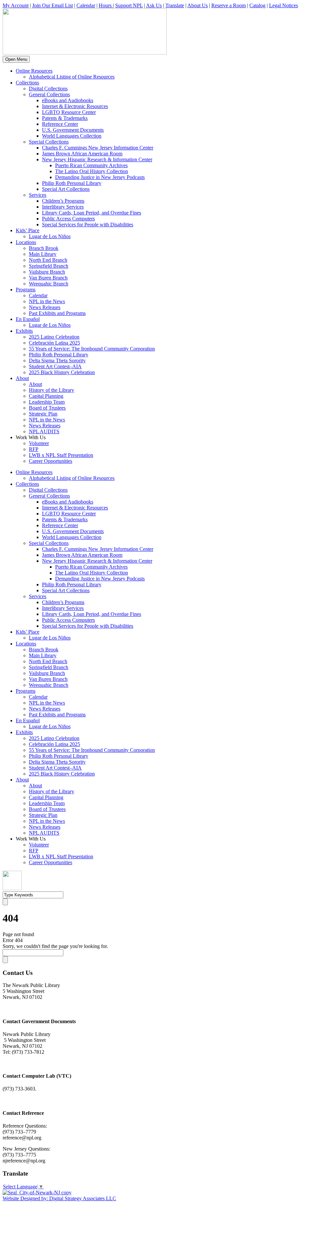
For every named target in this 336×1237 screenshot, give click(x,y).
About (22, 378)
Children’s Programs (63, 201)
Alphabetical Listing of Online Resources (72, 76)
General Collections (49, 94)
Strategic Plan (43, 413)
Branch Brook (43, 248)
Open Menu (16, 59)
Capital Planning (46, 396)
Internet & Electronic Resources (75, 106)
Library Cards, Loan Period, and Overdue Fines (91, 212)
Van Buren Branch (48, 278)
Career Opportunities (50, 461)
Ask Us (154, 5)
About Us (197, 5)
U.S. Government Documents (73, 130)
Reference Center (60, 124)
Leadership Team (47, 402)
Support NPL (129, 5)
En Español (28, 319)
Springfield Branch (48, 266)
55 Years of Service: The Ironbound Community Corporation (92, 348)
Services (37, 195)
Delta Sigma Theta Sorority (57, 360)
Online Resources (34, 71)
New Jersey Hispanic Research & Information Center (97, 159)
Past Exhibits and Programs (57, 313)
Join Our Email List (52, 5)
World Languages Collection (71, 136)
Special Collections (49, 142)
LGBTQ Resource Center (69, 112)
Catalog (257, 5)
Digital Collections (48, 88)
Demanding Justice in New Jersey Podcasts (100, 177)
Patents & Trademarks (65, 118)
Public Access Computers (68, 218)
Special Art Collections (66, 189)
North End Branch (48, 260)
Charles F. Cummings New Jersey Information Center (97, 147)
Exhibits (24, 331)
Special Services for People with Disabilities (87, 224)
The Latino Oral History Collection (91, 171)
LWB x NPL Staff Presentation (61, 455)
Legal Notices (283, 5)
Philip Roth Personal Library (71, 183)
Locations (26, 242)
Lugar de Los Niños (50, 236)
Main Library (42, 254)
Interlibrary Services (63, 207)
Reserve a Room (228, 5)
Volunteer (39, 443)
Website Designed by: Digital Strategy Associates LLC (59, 1198)
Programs (25, 289)
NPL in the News (47, 301)
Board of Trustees (47, 408)
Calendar (85, 5)
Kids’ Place (27, 230)
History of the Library (51, 390)
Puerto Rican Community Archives (91, 165)
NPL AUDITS (44, 431)
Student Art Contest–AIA (55, 366)
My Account (16, 5)
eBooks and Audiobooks (67, 100)
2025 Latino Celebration (54, 337)
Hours (106, 5)
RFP (33, 449)
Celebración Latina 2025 (54, 343)
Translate (174, 5)
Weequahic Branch (48, 283)
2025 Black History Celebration (62, 372)
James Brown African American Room (82, 153)
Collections (27, 82)
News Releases (44, 307)
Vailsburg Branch (47, 272)
